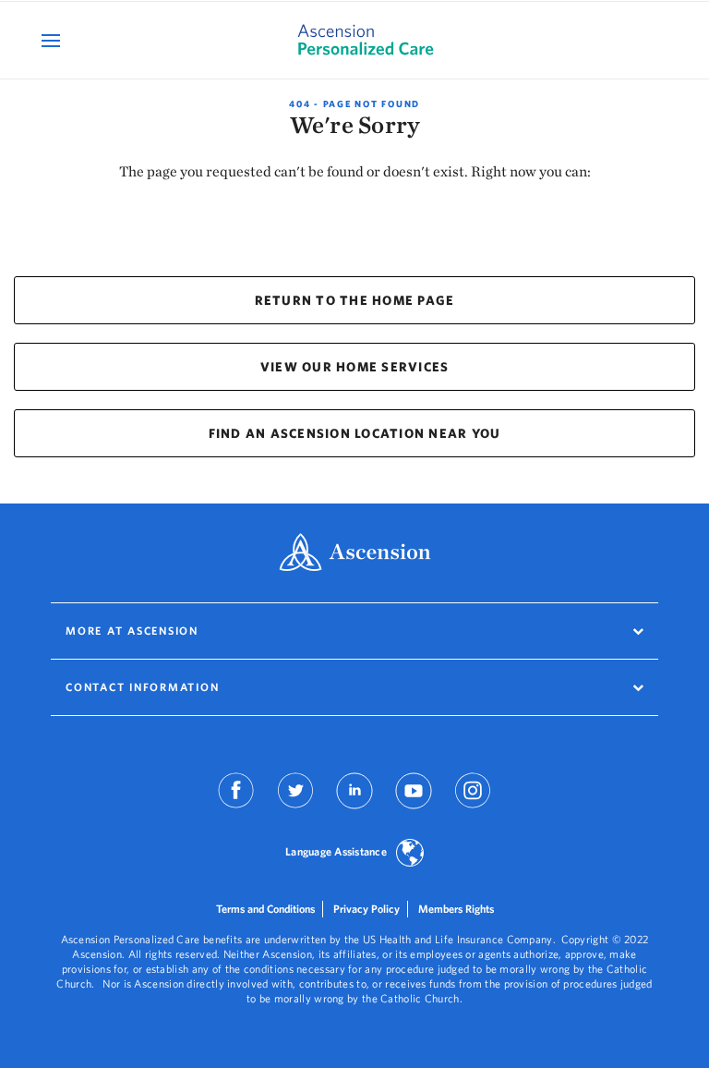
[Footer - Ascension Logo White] (355, 554)
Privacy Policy (366, 909)
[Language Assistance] (410, 854)
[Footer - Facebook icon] (236, 803)
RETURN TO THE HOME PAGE (355, 300)
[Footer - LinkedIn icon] (354, 803)
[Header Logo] (354, 40)
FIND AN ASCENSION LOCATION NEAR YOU (355, 433)
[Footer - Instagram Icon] (472, 803)
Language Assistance (336, 851)
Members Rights (456, 909)
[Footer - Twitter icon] (295, 803)
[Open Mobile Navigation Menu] (53, 40)
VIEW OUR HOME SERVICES (355, 366)
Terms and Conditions (265, 909)
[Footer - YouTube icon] (413, 803)
